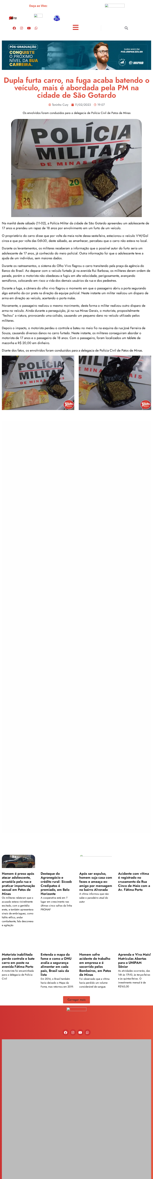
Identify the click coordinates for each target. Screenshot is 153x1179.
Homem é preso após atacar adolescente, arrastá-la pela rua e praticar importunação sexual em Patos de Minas (18, 883)
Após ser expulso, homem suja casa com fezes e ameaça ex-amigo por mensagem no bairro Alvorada (95, 881)
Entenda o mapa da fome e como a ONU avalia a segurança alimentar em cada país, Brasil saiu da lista (56, 964)
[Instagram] (21, 28)
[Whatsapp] (36, 28)
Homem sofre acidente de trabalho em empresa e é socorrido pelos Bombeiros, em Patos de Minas (95, 964)
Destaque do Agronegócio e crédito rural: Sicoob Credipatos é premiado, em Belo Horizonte (56, 883)
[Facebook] (14, 28)
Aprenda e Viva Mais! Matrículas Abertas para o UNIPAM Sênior (134, 960)
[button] (126, 28)
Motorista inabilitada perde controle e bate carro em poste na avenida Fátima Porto (18, 960)
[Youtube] (29, 28)
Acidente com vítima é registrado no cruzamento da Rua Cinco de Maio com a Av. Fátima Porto (134, 881)
